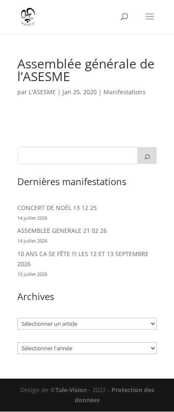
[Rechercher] (147, 155)
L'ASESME (42, 92)
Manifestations (124, 92)
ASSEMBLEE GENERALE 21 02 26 (62, 230)
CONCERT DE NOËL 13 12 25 (57, 208)
